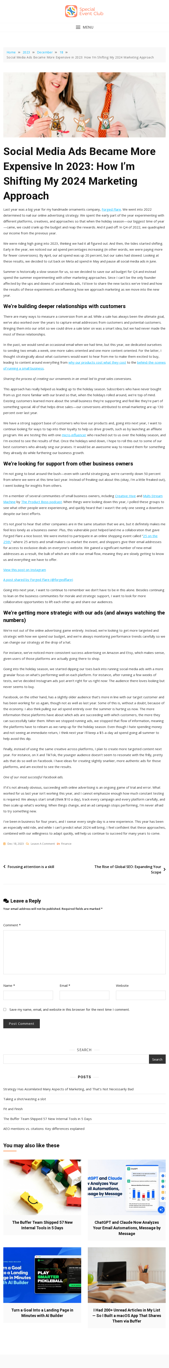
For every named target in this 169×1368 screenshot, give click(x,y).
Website (122, 985)
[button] (84, 27)
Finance (66, 844)
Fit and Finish (13, 1109)
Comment (12, 925)
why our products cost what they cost (97, 362)
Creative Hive (125, 496)
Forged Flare (111, 209)
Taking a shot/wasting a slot (24, 1099)
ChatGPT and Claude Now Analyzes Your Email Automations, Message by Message (127, 1228)
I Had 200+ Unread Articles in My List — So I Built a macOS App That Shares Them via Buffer (126, 1315)
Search (84, 1049)
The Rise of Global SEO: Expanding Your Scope (127, 869)
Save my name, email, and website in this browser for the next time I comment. (69, 1009)
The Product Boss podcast (41, 502)
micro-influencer (74, 435)
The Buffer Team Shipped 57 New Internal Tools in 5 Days (47, 1118)
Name (9, 985)
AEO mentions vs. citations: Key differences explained (43, 1128)
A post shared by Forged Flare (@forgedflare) (38, 579)
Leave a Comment (43, 843)
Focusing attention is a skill (31, 866)
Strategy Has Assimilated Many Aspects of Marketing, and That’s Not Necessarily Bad (68, 1089)
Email (65, 985)
